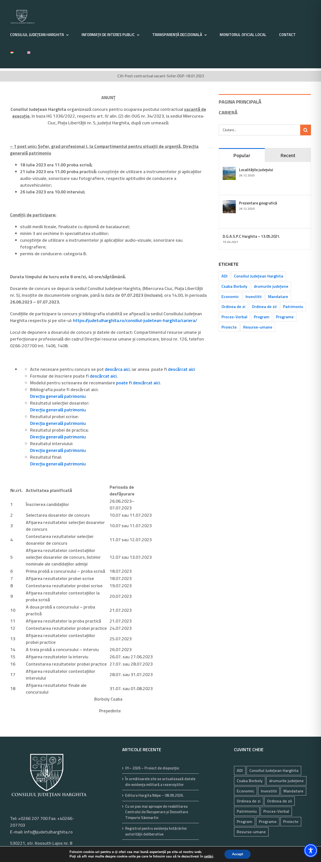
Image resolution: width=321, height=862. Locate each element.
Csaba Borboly (234, 286)
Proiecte (229, 327)
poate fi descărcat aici (138, 382)
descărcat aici (181, 369)
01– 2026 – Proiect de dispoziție (152, 768)
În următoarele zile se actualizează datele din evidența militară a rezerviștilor (160, 781)
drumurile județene (271, 286)
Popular (241, 155)
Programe (285, 317)
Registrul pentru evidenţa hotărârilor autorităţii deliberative (156, 831)
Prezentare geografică (258, 203)
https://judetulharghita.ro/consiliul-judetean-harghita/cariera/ (135, 320)
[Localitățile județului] (229, 170)
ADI (224, 276)
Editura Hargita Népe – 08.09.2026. (154, 795)
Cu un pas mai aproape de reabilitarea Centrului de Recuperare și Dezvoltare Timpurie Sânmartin (156, 812)
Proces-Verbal (234, 317)
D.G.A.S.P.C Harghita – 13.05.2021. (251, 236)
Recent (287, 155)
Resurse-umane (257, 327)
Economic (230, 297)
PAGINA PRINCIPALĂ (240, 102)
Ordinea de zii (264, 307)
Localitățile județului (256, 170)
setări (208, 856)
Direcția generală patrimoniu (58, 396)
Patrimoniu (293, 307)
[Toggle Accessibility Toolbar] (310, 850)
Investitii (254, 297)
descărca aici (117, 369)
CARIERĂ (228, 112)
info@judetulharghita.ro (48, 831)
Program (261, 317)
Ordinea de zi (233, 307)
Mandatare (278, 297)
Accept (237, 854)
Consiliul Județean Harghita (258, 276)
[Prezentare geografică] (229, 203)
